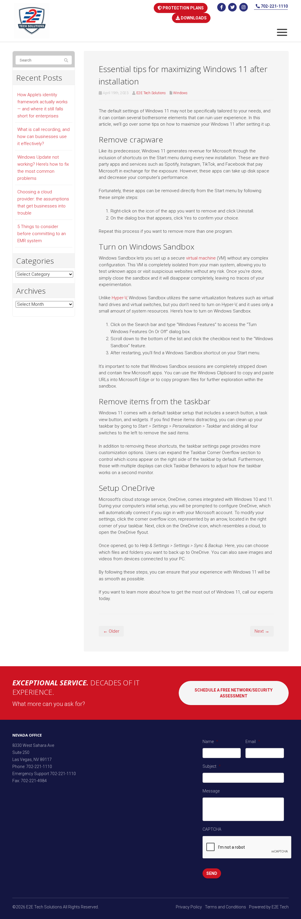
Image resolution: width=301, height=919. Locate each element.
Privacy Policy (189, 907)
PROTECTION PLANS (183, 8)
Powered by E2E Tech (269, 907)
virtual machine (201, 258)
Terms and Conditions (225, 907)
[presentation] (247, 847)
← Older (111, 631)
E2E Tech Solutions (151, 93)
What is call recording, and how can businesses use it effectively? (43, 136)
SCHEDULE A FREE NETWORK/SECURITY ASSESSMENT (233, 693)
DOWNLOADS (193, 18)
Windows (180, 93)
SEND (211, 873)
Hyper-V (119, 297)
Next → (262, 631)
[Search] (66, 60)
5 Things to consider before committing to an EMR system (41, 233)
